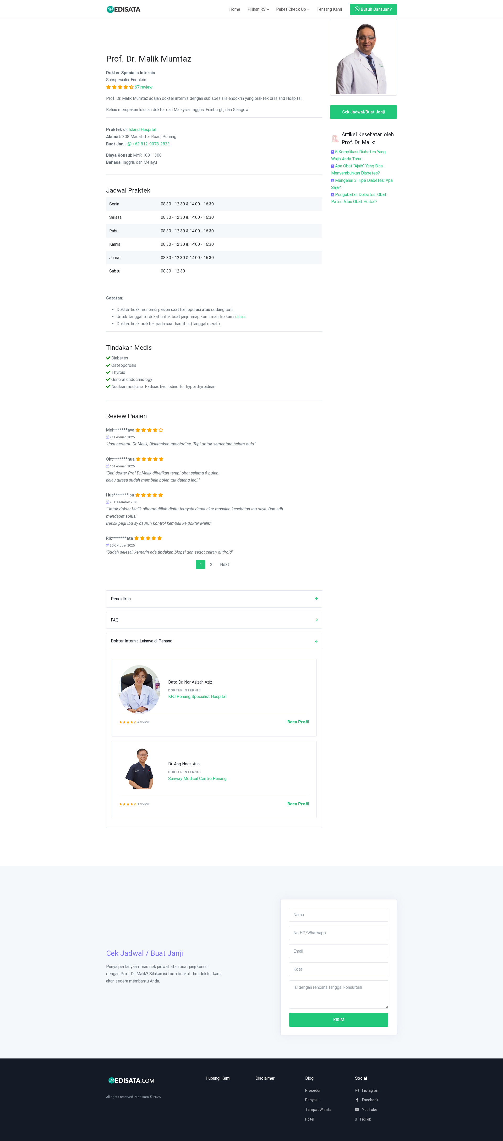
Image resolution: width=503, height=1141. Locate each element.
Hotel (309, 1119)
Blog (309, 1078)
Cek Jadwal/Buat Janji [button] (363, 112)
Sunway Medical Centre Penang (197, 778)
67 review (143, 87)
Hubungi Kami (218, 1078)
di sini (240, 316)
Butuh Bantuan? (376, 9)
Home (234, 9)
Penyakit (312, 1100)
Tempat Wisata (318, 1109)
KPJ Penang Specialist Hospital (197, 696)
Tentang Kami (329, 9)
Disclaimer (265, 1078)
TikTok (365, 1119)
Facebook (369, 1100)
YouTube (369, 1109)
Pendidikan (121, 598)
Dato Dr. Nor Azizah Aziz (190, 682)
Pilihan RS (257, 9)
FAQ (114, 620)
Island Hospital (142, 129)
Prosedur (313, 1090)
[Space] (125, 9)
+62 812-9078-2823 (151, 143)
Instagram (370, 1090)
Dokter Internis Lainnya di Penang (141, 640)
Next (224, 564)
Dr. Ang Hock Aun (184, 763)
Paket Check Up (291, 9)
